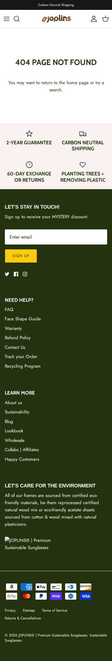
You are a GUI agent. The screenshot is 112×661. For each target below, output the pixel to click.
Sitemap (29, 610)
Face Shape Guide (23, 319)
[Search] (19, 18)
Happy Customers (22, 459)
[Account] (92, 18)
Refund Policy (18, 337)
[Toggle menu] (6, 18)
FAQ (9, 309)
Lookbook (14, 430)
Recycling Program (23, 366)
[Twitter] (7, 274)
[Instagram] (25, 274)
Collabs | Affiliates (22, 449)
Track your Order (21, 356)
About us (13, 402)
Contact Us (15, 347)
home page (78, 82)
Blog (9, 421)
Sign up (21, 256)
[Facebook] (16, 274)
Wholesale (14, 440)
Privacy (10, 610)
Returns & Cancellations (23, 618)
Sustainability (17, 412)
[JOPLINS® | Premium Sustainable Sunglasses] (56, 19)
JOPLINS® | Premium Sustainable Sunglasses (53, 635)
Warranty (13, 328)
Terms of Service (54, 610)
